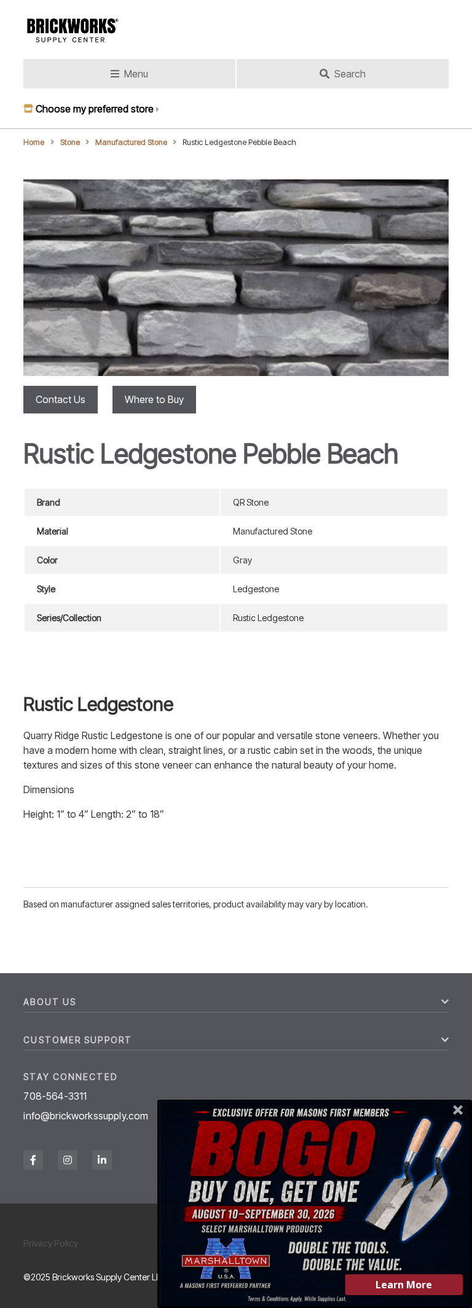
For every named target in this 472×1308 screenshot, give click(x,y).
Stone (70, 142)
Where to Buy (154, 399)
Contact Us (60, 399)
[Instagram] (67, 1160)
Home (33, 142)
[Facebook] (33, 1160)
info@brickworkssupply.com (85, 1116)
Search (350, 74)
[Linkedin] (102, 1160)
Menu (136, 74)
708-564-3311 (55, 1096)
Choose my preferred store (95, 109)
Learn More (404, 1284)
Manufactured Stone (131, 142)
